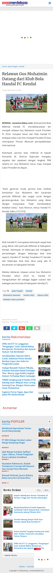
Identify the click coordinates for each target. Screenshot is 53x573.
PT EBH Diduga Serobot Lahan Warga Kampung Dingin (16, 441)
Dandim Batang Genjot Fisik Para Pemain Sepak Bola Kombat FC (28, 520)
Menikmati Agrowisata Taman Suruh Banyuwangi (16, 429)
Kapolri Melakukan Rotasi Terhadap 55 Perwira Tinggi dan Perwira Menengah (31, 496)
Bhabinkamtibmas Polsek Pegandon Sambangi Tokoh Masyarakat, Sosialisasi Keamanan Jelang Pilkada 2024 (31, 509)
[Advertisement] (26, 37)
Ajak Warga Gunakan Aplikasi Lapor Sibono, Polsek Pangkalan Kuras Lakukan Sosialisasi (17, 454)
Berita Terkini (12, 490)
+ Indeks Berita (10, 555)
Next (46, 490)
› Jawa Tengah (12, 66)
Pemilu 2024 (29, 295)
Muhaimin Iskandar (11, 295)
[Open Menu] (50, 3)
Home (4, 66)
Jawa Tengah (17, 291)
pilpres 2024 (42, 295)
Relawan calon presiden (13, 299)
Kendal (29, 291)
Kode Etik (30, 566)
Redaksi (22, 566)
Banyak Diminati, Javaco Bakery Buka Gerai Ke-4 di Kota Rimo (17, 476)
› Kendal (21, 66)
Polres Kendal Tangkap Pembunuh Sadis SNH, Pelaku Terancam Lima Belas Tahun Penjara (31, 533)
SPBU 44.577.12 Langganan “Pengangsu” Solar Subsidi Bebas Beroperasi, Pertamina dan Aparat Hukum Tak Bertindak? (31, 547)
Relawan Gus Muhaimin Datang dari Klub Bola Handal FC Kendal (24, 78)
